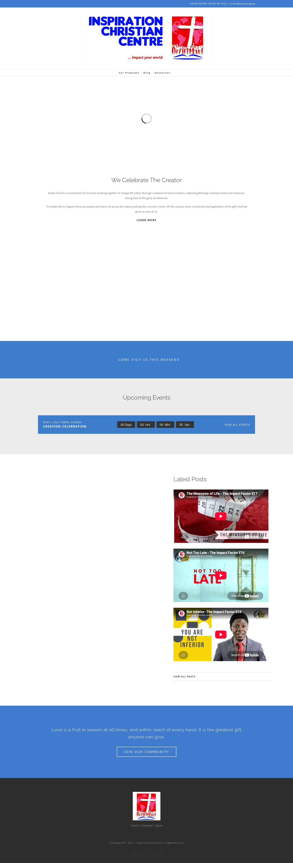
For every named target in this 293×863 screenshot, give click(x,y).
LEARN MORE (146, 220)
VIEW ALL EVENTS (237, 424)
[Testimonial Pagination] (143, 311)
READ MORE (30, 531)
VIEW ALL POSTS (184, 676)
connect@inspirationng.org (242, 3)
